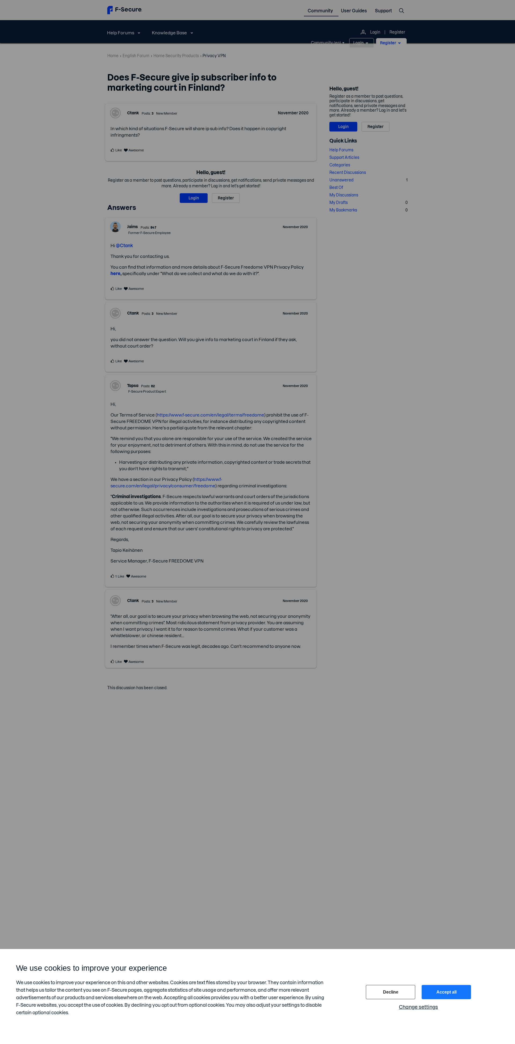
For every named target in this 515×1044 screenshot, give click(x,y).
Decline (390, 992)
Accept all (446, 992)
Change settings (418, 1007)
